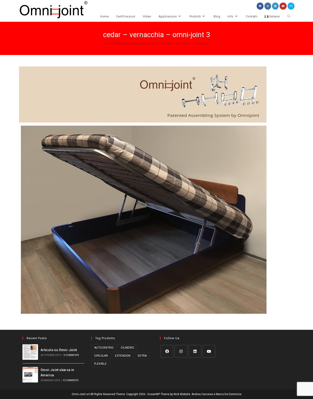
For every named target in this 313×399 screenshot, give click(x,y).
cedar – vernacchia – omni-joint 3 (187, 43)
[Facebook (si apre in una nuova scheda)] (260, 6)
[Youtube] (209, 351)
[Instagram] (181, 351)
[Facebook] (167, 351)
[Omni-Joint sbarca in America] (30, 374)
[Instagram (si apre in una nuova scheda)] (267, 6)
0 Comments (71, 355)
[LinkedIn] (195, 351)
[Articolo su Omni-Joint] (30, 352)
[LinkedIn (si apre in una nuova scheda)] (275, 6)
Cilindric (127, 347)
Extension (123, 355)
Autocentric (104, 347)
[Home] (105, 43)
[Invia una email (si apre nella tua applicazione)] (291, 6)
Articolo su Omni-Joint (59, 350)
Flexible (100, 363)
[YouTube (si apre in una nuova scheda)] (283, 6)
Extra (142, 355)
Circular (101, 355)
